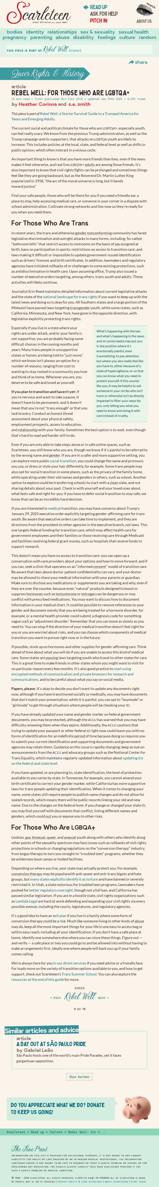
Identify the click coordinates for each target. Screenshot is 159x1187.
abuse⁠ (139, 921)
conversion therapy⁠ (26, 874)
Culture (127, 37)
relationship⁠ (28, 430)
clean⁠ (114, 482)
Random (147, 37)
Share (141, 62)
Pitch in (98, 20)
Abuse (63, 37)
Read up (98, 7)
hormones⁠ (34, 594)
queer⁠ (51, 837)
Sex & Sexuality (98, 32)
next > (103, 997)
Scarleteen (16, 1132)
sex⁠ (117, 244)
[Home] (39, 13)
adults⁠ (90, 164)
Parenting (41, 37)
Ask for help (104, 14)
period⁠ (79, 736)
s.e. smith (79, 104)
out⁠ (48, 816)
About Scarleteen (116, 1181)
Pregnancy (15, 37)
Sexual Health (133, 32)
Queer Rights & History (47, 73)
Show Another (79, 1076)
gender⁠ (54, 455)
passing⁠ (52, 658)
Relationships (62, 32)
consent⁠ (99, 566)
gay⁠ (28, 837)
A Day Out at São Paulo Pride (51, 1044)
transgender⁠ (80, 308)
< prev (55, 997)
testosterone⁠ (66, 594)
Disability (83, 37)
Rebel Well (79, 996)
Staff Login (138, 1181)
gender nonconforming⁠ (93, 233)
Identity (35, 32)
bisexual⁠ (38, 837)
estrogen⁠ (88, 594)
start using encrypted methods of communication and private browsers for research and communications (72, 674)
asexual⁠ (70, 837)
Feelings (107, 37)
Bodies (15, 32)
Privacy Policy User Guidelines (80, 1181)
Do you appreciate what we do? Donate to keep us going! (58, 1108)
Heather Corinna (38, 104)
